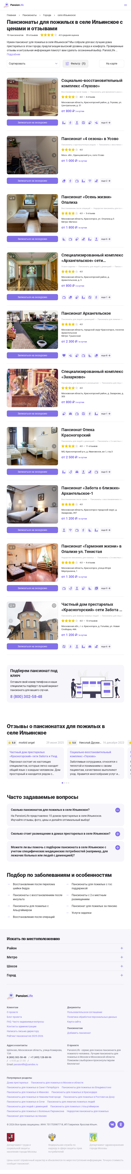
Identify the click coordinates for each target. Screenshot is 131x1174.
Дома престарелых (17, 1082)
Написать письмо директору (23, 1031)
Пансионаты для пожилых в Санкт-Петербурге (33, 1087)
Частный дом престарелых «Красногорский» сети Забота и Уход (91, 607)
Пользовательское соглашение (84, 1012)
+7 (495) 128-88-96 (41, 1057)
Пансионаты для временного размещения (109, 92)
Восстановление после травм (74, 92)
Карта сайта (74, 1021)
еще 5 (104, 472)
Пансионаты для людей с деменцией (94, 267)
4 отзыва (90, 97)
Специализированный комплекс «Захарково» (92, 374)
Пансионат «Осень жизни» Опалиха (86, 200)
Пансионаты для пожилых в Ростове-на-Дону (89, 1097)
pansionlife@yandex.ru (26, 1064)
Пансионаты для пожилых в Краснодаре (74, 1092)
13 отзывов (91, 621)
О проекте (12, 1012)
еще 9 (104, 588)
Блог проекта (14, 1017)
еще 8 (104, 355)
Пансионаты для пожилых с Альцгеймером (74, 1106)
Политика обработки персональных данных (92, 1017)
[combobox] (33, 63)
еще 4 (104, 122)
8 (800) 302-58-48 (26, 696)
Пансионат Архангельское (86, 313)
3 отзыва (90, 213)
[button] (54, 97)
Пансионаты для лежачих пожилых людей (80, 616)
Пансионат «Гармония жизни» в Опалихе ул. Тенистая (91, 549)
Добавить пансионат (79, 1033)
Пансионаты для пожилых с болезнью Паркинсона (35, 1111)
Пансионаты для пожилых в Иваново (28, 1092)
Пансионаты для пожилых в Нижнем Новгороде (34, 1097)
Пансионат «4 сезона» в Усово (90, 138)
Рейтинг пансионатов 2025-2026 (25, 1036)
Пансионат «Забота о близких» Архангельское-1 (90, 491)
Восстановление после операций (75, 208)
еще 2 (104, 181)
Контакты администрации (21, 1026)
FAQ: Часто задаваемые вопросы (25, 1021)
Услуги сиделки (68, 267)
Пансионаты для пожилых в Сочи (26, 1101)
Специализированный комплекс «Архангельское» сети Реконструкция (92, 258)
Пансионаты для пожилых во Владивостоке (86, 1087)
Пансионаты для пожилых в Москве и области (57, 1082)
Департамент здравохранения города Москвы (107, 1147)
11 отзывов (91, 446)
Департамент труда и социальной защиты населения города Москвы (22, 1148)
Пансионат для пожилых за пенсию (94, 906)
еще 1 (104, 297)
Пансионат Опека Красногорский (77, 432)
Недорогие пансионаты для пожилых (109, 208)
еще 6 (104, 239)
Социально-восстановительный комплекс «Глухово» (91, 83)
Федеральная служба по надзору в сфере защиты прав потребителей (65, 1148)
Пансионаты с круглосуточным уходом (78, 145)
